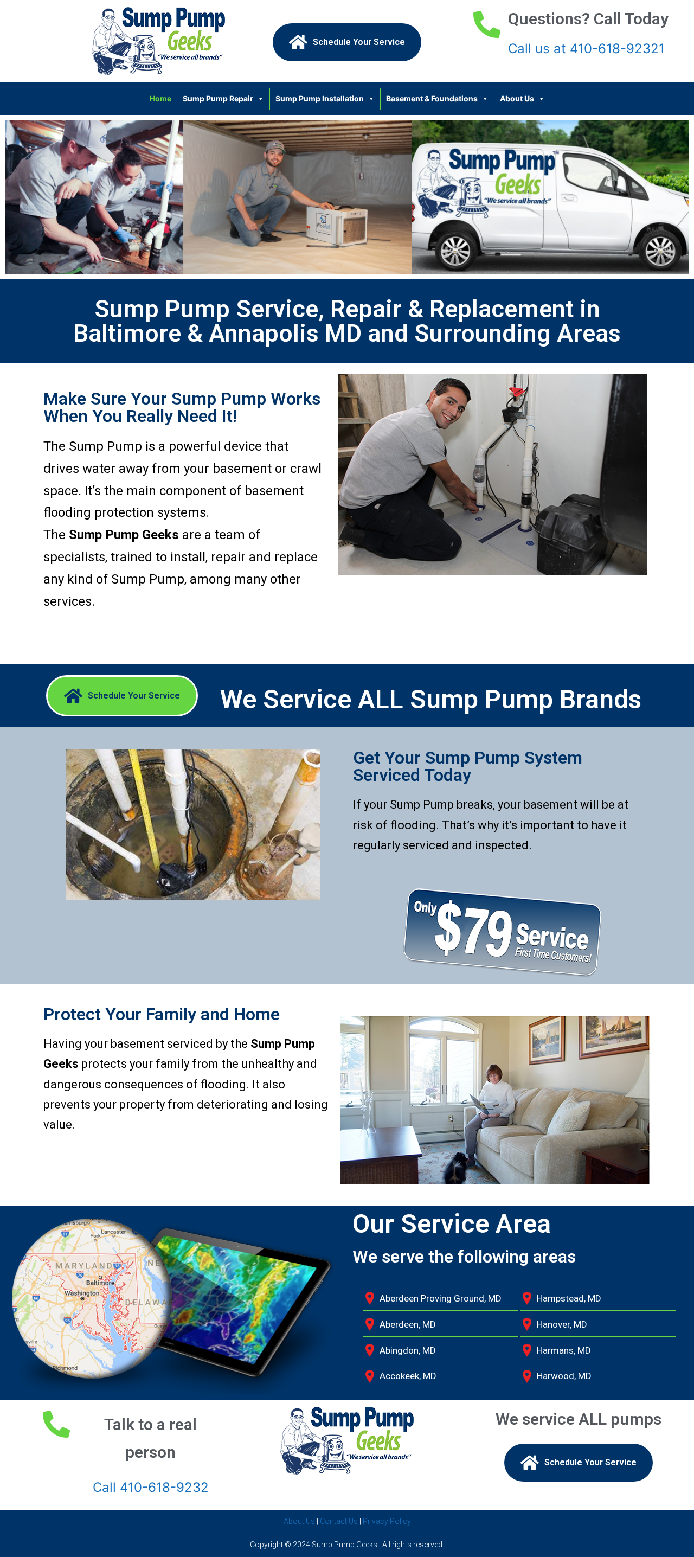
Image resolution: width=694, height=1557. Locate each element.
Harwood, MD (564, 1375)
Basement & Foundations (432, 98)
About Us (517, 98)
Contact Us (339, 1521)
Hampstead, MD (569, 1298)
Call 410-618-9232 (151, 1487)
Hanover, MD (562, 1324)
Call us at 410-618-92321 (586, 48)
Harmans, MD (564, 1350)
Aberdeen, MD (408, 1324)
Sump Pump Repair (218, 98)
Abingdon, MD (408, 1350)
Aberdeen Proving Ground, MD (441, 1298)
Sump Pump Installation (319, 98)
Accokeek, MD (408, 1375)
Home (160, 98)
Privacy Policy (387, 1521)
